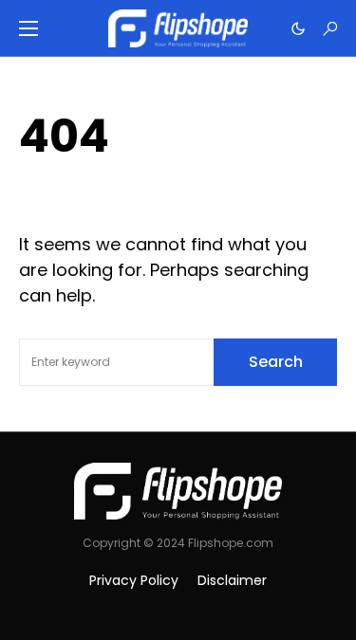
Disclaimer (232, 580)
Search (276, 362)
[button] (28, 28)
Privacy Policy (133, 580)
